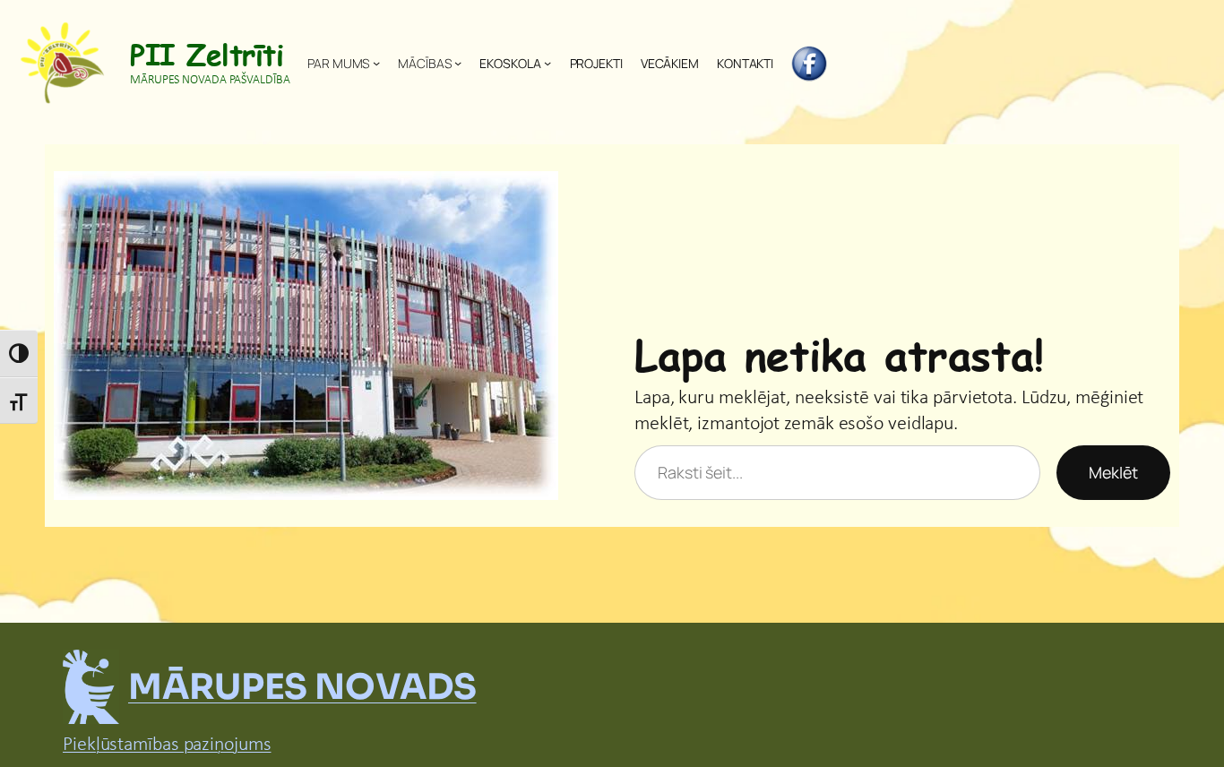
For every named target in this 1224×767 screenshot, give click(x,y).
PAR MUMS (338, 63)
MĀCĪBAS (424, 63)
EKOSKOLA (509, 63)
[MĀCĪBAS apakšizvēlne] (457, 62)
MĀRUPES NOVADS (302, 687)
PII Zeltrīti (206, 53)
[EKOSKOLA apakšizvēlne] (547, 62)
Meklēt (1113, 472)
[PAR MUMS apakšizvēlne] (376, 62)
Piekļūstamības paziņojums (167, 745)
